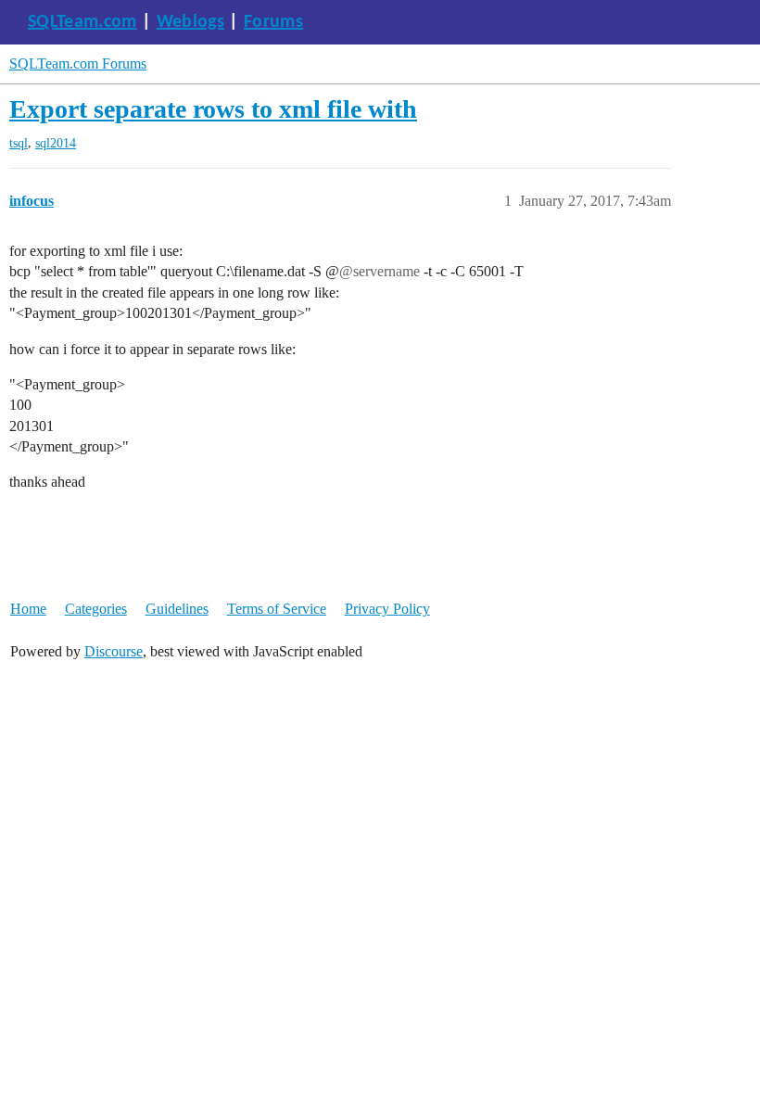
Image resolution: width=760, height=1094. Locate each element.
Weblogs (190, 22)
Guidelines (177, 609)
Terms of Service (276, 609)
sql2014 (55, 143)
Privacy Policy (387, 609)
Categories (96, 609)
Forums (273, 22)
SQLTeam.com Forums (77, 63)
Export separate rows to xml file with (213, 109)
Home (28, 609)
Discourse (113, 651)
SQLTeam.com (82, 22)
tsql (18, 143)
